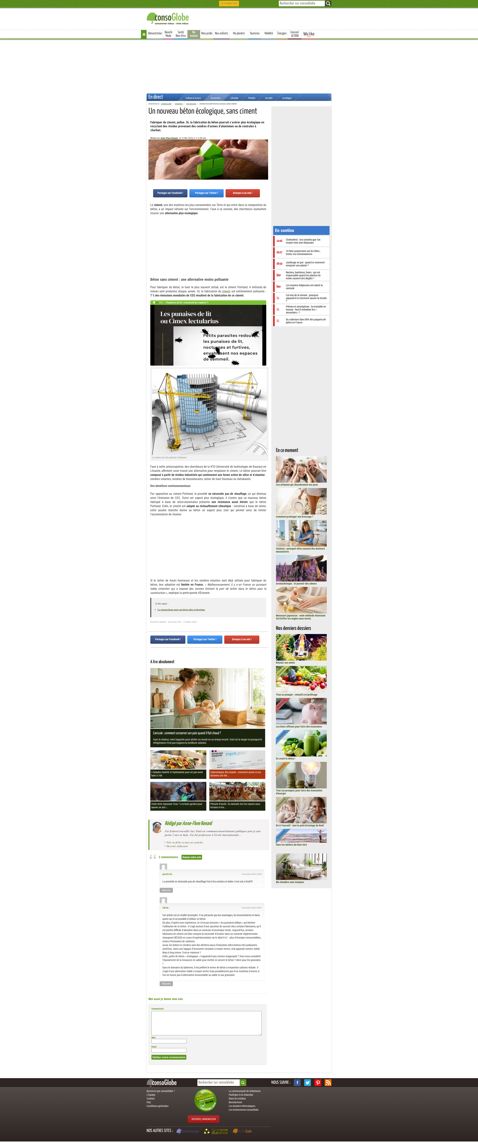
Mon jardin (206, 33)
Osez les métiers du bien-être (291, 844)
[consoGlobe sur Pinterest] (317, 1082)
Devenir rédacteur (177, 846)
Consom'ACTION (294, 34)
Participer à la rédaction (241, 1094)
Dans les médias (237, 1098)
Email (153, 1046)
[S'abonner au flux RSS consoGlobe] (328, 1082)
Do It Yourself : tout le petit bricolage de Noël (300, 825)
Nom (153, 1037)
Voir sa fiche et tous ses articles (185, 842)
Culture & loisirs (193, 98)
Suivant (151, 158)
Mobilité (269, 33)
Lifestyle (234, 98)
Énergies (282, 33)
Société (268, 98)
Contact (151, 1098)
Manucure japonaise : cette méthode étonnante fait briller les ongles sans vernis (300, 617)
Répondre (166, 890)
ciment (226, 291)
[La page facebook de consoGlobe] (297, 1082)
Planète (251, 98)
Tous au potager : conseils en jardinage (296, 694)
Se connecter (229, 3)
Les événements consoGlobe (244, 1109)
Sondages (287, 98)
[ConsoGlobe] (168, 17)
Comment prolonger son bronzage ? (294, 516)
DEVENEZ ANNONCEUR (204, 1119)
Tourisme (255, 33)
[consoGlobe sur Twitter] (307, 1082)
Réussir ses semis (285, 662)
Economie (215, 98)
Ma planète (239, 33)
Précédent (265, 158)
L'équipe (151, 1094)
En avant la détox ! (285, 758)
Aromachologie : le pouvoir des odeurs (296, 583)
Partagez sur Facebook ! (170, 192)
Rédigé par (188, 823)
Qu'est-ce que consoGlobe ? (161, 1091)
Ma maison (194, 34)
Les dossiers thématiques (242, 1105)
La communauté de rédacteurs (244, 1091)
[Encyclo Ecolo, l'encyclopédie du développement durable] (243, 1132)
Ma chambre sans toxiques (290, 882)
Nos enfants (221, 33)
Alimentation (155, 33)
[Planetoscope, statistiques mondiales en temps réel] (188, 1132)
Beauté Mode (168, 34)
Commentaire (157, 1008)
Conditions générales (157, 1105)
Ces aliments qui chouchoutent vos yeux (297, 484)
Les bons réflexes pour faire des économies (299, 726)
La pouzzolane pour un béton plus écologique (181, 609)
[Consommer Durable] (216, 1132)
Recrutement (235, 1102)
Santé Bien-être (181, 34)
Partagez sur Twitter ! (206, 192)
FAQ (149, 1102)
